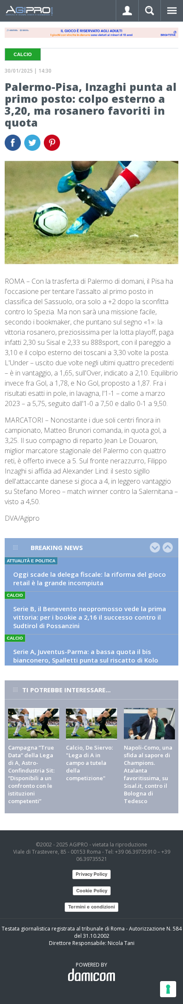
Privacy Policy (91, 874)
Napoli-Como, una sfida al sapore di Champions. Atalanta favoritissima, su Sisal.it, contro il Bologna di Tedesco (148, 774)
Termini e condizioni (91, 907)
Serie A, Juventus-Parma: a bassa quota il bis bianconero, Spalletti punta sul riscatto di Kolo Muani (85, 660)
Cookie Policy (91, 891)
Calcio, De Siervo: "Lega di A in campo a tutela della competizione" (89, 763)
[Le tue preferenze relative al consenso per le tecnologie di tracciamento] (168, 989)
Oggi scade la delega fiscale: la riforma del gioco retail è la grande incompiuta (89, 578)
